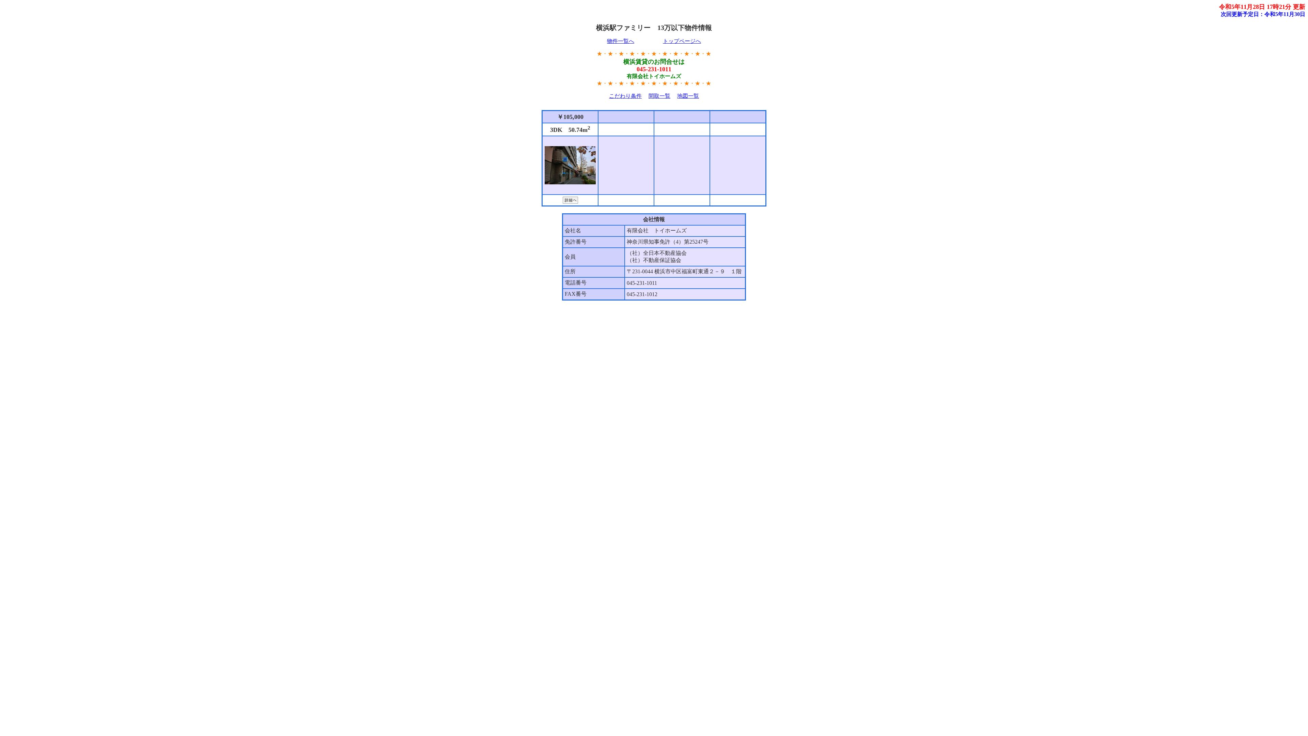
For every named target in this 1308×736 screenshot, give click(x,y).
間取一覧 (659, 96)
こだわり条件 (625, 96)
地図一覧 (688, 96)
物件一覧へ (620, 41)
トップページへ (682, 41)
